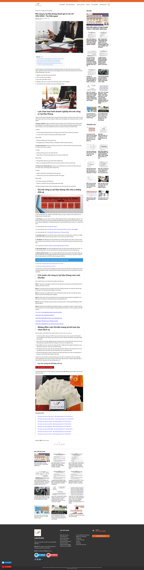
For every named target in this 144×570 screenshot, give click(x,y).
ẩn (41, 56)
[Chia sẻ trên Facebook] (55, 444)
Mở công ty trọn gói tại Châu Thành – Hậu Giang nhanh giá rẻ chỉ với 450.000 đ (55, 416)
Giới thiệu (62, 4)
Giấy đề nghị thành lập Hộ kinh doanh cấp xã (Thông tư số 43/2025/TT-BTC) (91, 170)
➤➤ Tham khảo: (45, 266)
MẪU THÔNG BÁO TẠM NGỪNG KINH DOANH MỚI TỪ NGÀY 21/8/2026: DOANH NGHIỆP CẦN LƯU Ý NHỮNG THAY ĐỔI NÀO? (76, 465)
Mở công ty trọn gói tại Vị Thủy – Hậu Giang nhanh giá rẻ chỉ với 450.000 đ (54, 434)
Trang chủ (37, 10)
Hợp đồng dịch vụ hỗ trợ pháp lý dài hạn (103, 198)
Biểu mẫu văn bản (64, 535)
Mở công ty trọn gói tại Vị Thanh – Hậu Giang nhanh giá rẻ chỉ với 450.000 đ (54, 431)
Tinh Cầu (75, 568)
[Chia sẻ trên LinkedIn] (64, 444)
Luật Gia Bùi (55, 333)
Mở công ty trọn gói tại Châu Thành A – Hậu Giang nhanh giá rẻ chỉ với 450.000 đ (56, 418)
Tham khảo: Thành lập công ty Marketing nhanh (46, 321)
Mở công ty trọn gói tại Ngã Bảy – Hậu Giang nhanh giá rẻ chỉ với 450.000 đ (54, 426)
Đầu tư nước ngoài (64, 538)
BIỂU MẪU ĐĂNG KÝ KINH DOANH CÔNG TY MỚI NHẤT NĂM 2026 (41, 464)
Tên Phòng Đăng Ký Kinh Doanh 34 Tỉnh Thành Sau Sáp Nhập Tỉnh (91, 153)
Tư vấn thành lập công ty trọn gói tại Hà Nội (51, 312)
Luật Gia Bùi (54, 327)
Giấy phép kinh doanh (65, 541)
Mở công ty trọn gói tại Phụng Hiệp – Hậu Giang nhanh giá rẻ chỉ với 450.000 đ (55, 429)
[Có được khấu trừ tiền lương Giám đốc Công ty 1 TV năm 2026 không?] (42, 509)
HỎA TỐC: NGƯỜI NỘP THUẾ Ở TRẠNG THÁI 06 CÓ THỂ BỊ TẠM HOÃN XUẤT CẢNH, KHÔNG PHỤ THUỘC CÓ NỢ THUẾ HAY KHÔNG (59, 499)
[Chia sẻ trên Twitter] (57, 444)
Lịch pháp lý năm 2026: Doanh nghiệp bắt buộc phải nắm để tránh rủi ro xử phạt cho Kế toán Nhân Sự (91, 137)
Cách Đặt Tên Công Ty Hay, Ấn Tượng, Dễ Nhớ (58, 232)
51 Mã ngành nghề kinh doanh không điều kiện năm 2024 (52, 263)
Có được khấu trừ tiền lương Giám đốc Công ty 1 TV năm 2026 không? (41, 517)
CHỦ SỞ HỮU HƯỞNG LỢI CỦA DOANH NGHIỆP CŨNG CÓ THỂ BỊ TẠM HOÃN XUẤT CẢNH (41, 498)
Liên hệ (88, 4)
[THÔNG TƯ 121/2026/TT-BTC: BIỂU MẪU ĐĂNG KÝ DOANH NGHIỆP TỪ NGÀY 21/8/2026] (76, 475)
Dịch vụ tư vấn (80, 4)
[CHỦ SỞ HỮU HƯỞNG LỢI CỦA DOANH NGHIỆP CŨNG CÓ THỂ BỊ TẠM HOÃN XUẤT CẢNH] (42, 491)
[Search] (109, 4)
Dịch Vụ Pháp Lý (70, 4)
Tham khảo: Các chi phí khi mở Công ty (44, 315)
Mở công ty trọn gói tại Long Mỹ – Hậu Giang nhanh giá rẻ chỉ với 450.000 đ (54, 421)
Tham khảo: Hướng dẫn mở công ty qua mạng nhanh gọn (48, 318)
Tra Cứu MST (94, 4)
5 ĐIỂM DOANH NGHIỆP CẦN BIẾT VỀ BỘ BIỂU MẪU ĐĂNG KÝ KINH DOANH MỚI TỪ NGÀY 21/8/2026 (59, 482)
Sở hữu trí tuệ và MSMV (65, 546)
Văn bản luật (103, 4)
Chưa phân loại (64, 536)
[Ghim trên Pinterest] (61, 444)
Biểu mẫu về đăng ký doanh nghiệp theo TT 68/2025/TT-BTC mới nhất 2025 (103, 170)
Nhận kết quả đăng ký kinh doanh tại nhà (91, 199)
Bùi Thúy (47, 18)
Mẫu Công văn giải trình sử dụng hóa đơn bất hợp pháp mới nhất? (91, 185)
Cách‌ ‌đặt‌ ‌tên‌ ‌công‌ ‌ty (52, 226)
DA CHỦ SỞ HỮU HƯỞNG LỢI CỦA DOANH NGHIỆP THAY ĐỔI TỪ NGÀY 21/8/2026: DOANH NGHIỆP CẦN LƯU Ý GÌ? (42, 482)
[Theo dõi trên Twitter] (40, 559)
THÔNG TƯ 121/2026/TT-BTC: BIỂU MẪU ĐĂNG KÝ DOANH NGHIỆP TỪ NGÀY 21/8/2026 (76, 482)
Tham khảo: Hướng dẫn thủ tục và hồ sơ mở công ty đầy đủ (49, 323)
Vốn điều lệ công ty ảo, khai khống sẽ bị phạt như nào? (56, 245)
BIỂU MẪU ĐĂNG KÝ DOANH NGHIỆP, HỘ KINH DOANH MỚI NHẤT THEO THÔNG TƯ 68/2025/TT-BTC (103, 155)
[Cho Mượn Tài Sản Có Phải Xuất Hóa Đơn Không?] (76, 509)
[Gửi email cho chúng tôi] (42, 559)
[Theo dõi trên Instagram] (38, 559)
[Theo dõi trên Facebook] (35, 559)
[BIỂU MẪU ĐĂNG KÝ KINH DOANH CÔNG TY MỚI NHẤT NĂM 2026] (42, 457)
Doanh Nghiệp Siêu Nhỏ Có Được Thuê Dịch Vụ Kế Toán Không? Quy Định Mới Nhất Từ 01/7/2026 (58, 517)
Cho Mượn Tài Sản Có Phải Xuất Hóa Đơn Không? (76, 516)
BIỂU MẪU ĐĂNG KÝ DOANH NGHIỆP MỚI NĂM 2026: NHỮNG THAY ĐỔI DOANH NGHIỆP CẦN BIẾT (58, 465)
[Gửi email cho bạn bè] (59, 444)
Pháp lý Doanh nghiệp (46, 10)
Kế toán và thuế (64, 543)
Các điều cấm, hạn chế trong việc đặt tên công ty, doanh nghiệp (62, 229)
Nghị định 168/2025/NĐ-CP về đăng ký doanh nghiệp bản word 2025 (102, 136)
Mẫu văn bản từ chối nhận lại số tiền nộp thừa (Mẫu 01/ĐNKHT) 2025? (103, 185)
